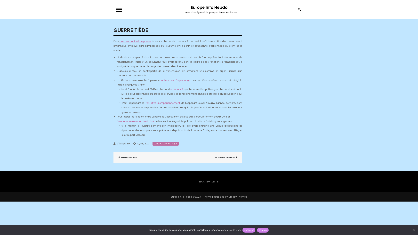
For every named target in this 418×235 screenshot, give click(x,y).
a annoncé (176, 89)
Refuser (263, 230)
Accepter (249, 230)
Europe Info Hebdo (209, 7)
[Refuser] (414, 230)
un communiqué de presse (135, 41)
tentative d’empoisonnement (162, 103)
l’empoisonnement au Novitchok (135, 121)
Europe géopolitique (165, 143)
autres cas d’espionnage (175, 80)
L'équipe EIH (123, 143)
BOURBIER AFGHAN (225, 157)
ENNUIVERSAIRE (129, 157)
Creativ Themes (237, 196)
